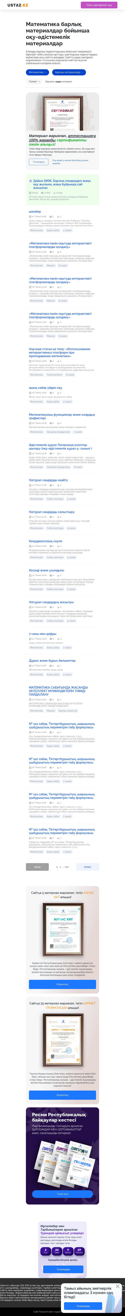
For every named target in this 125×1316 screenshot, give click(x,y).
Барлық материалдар (67, 72)
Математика (36, 72)
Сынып (33, 81)
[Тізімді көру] (62, 1166)
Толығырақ (39, 162)
